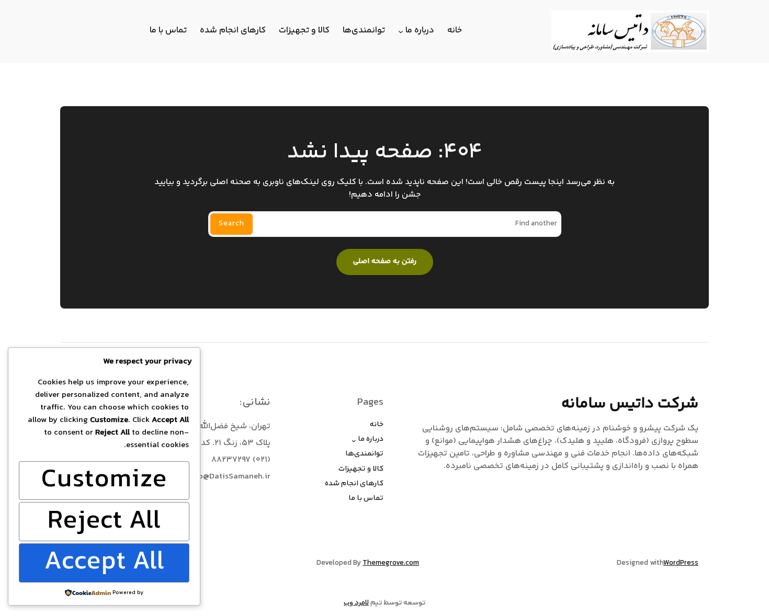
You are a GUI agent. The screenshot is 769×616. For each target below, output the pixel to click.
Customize (104, 480)
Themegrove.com (391, 563)
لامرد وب (356, 603)
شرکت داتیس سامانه (629, 404)
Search (231, 224)
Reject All (104, 521)
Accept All (104, 563)
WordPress (680, 563)
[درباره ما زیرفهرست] (400, 31)
